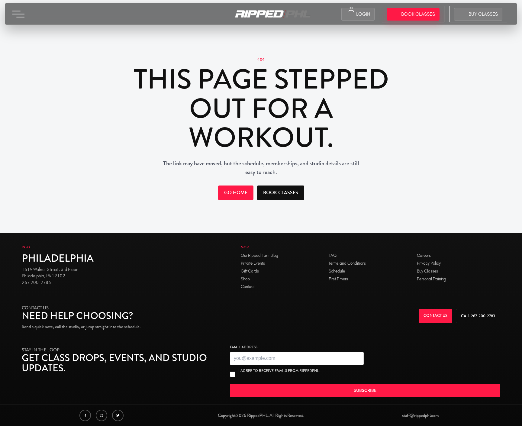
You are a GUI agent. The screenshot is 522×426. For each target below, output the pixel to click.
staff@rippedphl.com (420, 415)
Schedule (337, 271)
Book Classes (280, 192)
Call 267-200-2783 (478, 316)
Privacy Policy (428, 263)
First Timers (338, 279)
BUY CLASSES (483, 14)
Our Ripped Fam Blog (259, 255)
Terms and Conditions (347, 263)
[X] (118, 415)
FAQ (333, 255)
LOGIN (363, 14)
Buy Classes (427, 271)
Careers (424, 255)
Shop (245, 279)
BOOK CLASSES (418, 14)
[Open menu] (18, 14)
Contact (248, 286)
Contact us (435, 315)
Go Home (235, 192)
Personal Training (431, 279)
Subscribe (365, 390)
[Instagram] (101, 415)
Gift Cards (250, 271)
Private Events (253, 263)
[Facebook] (85, 415)
